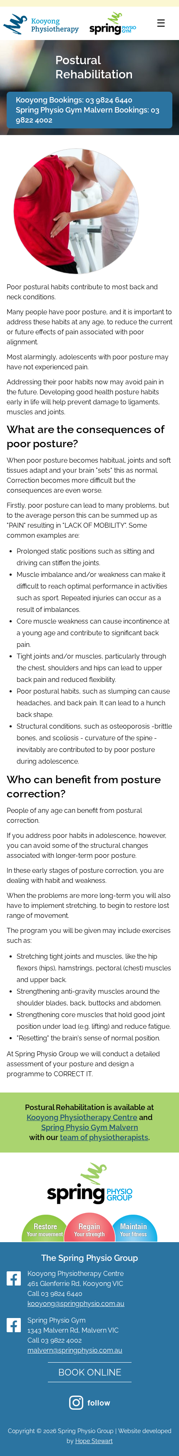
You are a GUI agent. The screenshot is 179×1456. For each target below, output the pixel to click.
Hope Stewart (94, 1441)
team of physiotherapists (104, 1137)
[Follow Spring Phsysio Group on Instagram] (89, 1407)
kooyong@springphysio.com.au (75, 1304)
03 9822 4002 (61, 1340)
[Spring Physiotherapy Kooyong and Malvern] (70, 24)
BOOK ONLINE (89, 1372)
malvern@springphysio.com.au (74, 1350)
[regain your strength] (90, 1228)
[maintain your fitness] (134, 1228)
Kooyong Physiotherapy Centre (82, 1117)
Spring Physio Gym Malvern (89, 1127)
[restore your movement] (44, 1228)
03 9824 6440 (108, 99)
